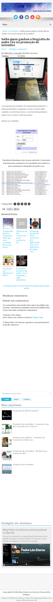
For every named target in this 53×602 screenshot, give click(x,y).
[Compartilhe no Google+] (22, 204)
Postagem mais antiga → (41, 286)
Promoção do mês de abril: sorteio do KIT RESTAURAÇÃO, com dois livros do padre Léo (35, 241)
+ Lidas (6, 399)
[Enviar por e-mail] (7, 209)
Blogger (26, 595)
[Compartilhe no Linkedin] (29, 204)
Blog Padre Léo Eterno (29, 592)
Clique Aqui (38, 317)
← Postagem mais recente (12, 286)
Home (4, 31)
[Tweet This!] (18, 204)
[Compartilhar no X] (13, 209)
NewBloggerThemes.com (42, 598)
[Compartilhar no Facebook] (15, 209)
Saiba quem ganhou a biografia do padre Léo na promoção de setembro (25, 42)
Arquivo (27, 399)
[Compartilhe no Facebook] (15, 204)
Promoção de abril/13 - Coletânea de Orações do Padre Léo (29, 439)
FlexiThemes (13, 598)
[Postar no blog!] (10, 209)
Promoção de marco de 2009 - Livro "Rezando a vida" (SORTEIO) (21, 274)
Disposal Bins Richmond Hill (26, 600)
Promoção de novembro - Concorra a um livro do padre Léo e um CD (31, 425)
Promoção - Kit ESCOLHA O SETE (8, 272)
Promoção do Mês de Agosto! (26, 411)
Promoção (13, 31)
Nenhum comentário (18, 49)
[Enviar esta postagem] (3, 209)
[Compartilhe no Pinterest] (25, 204)
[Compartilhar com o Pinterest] (18, 209)
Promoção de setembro (23, 465)
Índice (16, 399)
